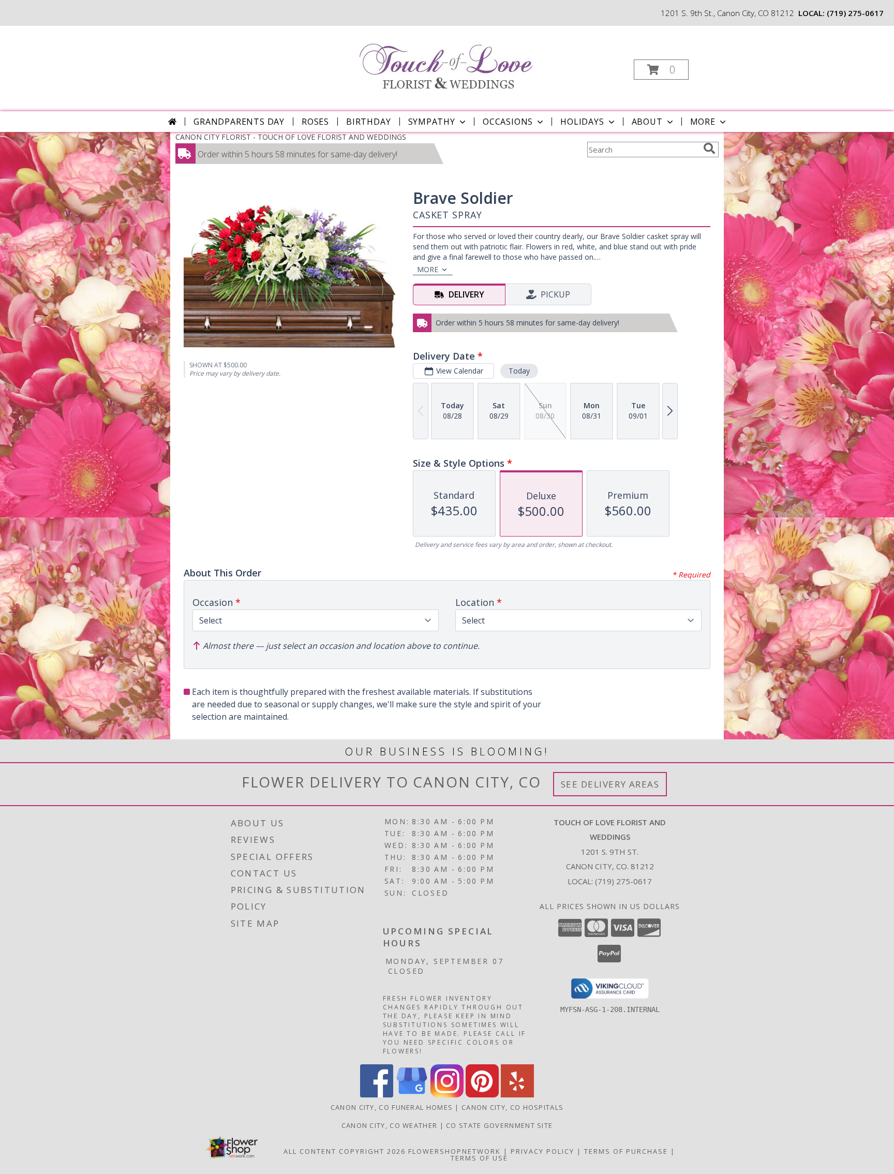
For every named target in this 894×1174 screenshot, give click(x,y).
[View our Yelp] (517, 1094)
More (703, 121)
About (647, 121)
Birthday (368, 121)
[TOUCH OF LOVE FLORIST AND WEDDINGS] (446, 60)
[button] (661, 70)
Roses (315, 121)
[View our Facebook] (376, 1094)
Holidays (582, 121)
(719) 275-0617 (855, 13)
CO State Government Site (499, 1125)
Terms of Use (479, 1158)
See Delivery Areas (610, 784)
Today (519, 371)
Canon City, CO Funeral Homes (392, 1107)
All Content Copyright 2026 (345, 1151)
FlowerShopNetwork (454, 1151)
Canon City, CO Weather (389, 1125)
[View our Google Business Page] (411, 1094)
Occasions (508, 121)
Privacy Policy (542, 1151)
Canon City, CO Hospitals (512, 1107)
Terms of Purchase (626, 1151)
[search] (709, 148)
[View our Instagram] (447, 1094)
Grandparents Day (239, 121)
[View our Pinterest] (482, 1094)
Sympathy (431, 121)
